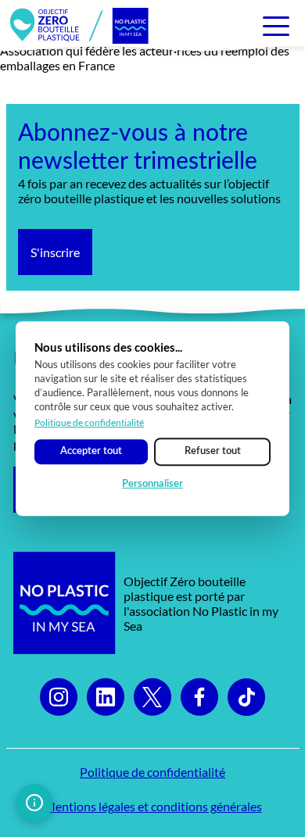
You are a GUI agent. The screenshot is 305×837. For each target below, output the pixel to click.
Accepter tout (91, 451)
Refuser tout (213, 451)
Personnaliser (152, 484)
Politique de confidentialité (89, 422)
